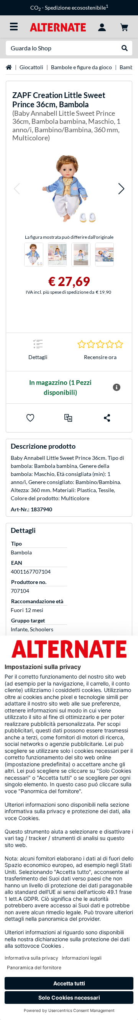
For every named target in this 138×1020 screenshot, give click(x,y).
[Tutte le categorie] (14, 26)
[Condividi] (107, 418)
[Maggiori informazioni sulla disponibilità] (116, 387)
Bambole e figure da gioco (81, 67)
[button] (16, 188)
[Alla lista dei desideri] (30, 418)
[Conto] (102, 26)
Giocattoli (31, 67)
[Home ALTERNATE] (57, 26)
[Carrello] (124, 26)
